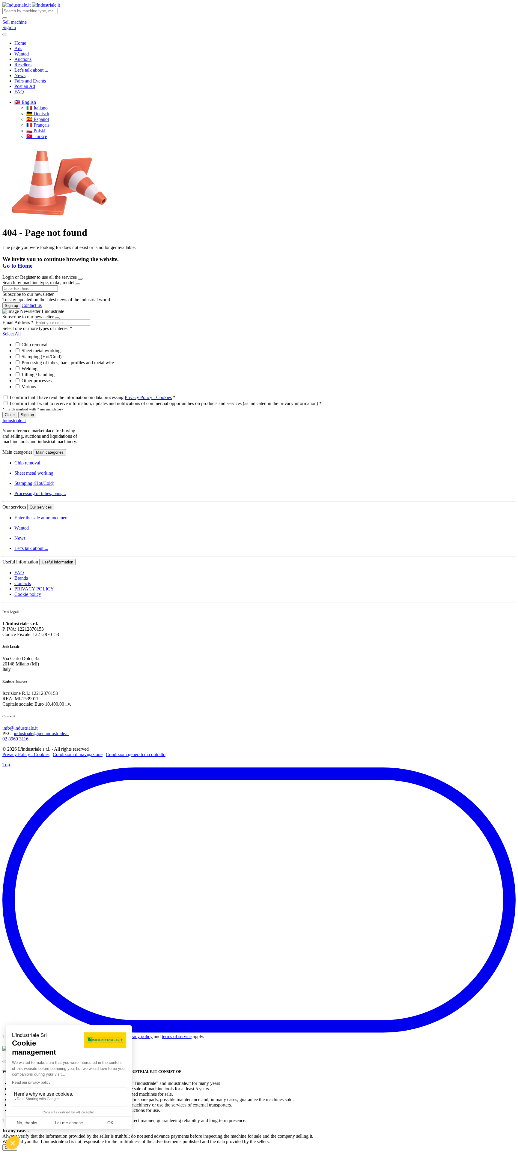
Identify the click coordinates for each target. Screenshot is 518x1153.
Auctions (22, 59)
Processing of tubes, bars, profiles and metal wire (67, 362)
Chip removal (33, 344)
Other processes (36, 380)
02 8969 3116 (15, 738)
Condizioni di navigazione (78, 754)
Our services (41, 507)
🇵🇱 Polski (35, 130)
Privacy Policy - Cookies (148, 397)
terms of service (177, 1036)
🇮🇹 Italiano (37, 107)
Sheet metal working (40, 350)
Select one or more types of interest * (37, 328)
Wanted (21, 53)
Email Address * (18, 322)
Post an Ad (24, 86)
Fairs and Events (30, 80)
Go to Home (17, 266)
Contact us (32, 305)
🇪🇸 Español (37, 119)
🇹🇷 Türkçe (36, 136)
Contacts (22, 583)
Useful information (57, 562)
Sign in (9, 27)
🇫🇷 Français (37, 125)
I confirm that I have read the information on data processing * (92, 397)
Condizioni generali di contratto (135, 754)
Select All (11, 333)
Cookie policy (27, 594)
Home (20, 43)
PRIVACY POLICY (34, 588)
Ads (18, 48)
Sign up (11, 305)
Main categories (50, 452)
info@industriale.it (19, 728)
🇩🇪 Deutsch (37, 113)
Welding (28, 368)
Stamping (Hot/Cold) (40, 356)
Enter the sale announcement (41, 517)
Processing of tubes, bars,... (40, 493)
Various (28, 386)
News (19, 75)
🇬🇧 (25, 102)
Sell (14, 22)
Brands (21, 578)
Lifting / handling (37, 374)
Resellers (22, 64)
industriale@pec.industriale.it (41, 733)
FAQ (19, 91)
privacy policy (139, 1036)
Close (10, 415)
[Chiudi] (4, 1061)
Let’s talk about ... (31, 70)
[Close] (80, 279)
